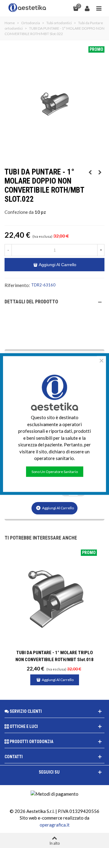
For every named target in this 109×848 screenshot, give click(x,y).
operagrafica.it (55, 824)
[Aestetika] (27, 7)
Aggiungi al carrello (55, 507)
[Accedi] (87, 7)
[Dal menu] (98, 7)
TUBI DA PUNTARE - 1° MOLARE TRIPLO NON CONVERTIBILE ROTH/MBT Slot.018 (54, 656)
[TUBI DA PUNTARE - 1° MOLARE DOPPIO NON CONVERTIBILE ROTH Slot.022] (90, 172)
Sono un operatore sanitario (54, 471)
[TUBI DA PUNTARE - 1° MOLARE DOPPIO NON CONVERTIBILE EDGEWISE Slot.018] (99, 172)
